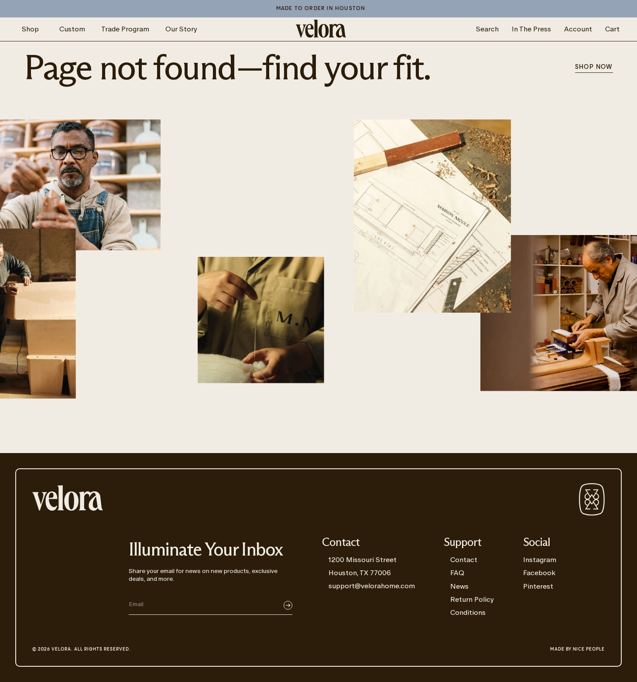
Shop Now (594, 67)
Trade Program (125, 29)
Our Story (181, 29)
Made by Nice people (577, 649)
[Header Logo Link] (321, 29)
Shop (30, 29)
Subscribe (288, 605)
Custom (72, 29)
